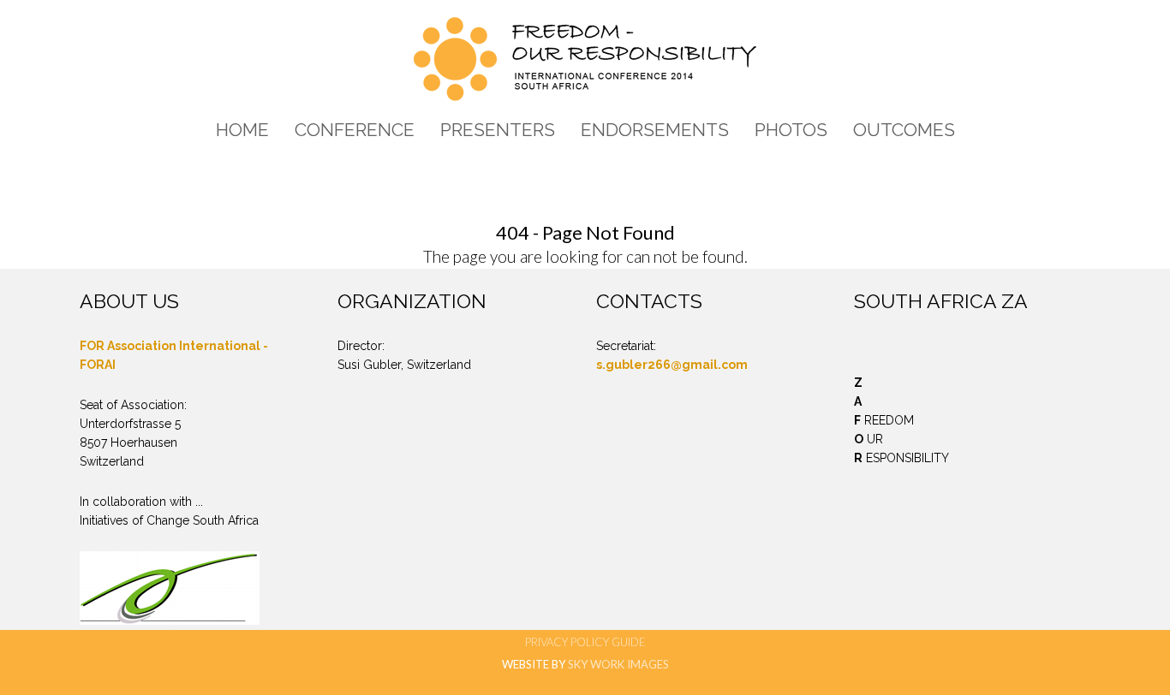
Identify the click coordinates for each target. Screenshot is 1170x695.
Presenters (497, 129)
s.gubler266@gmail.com (672, 364)
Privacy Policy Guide (585, 642)
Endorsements (655, 129)
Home (242, 129)
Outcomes (904, 129)
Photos (791, 129)
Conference (355, 129)
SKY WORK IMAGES (618, 664)
